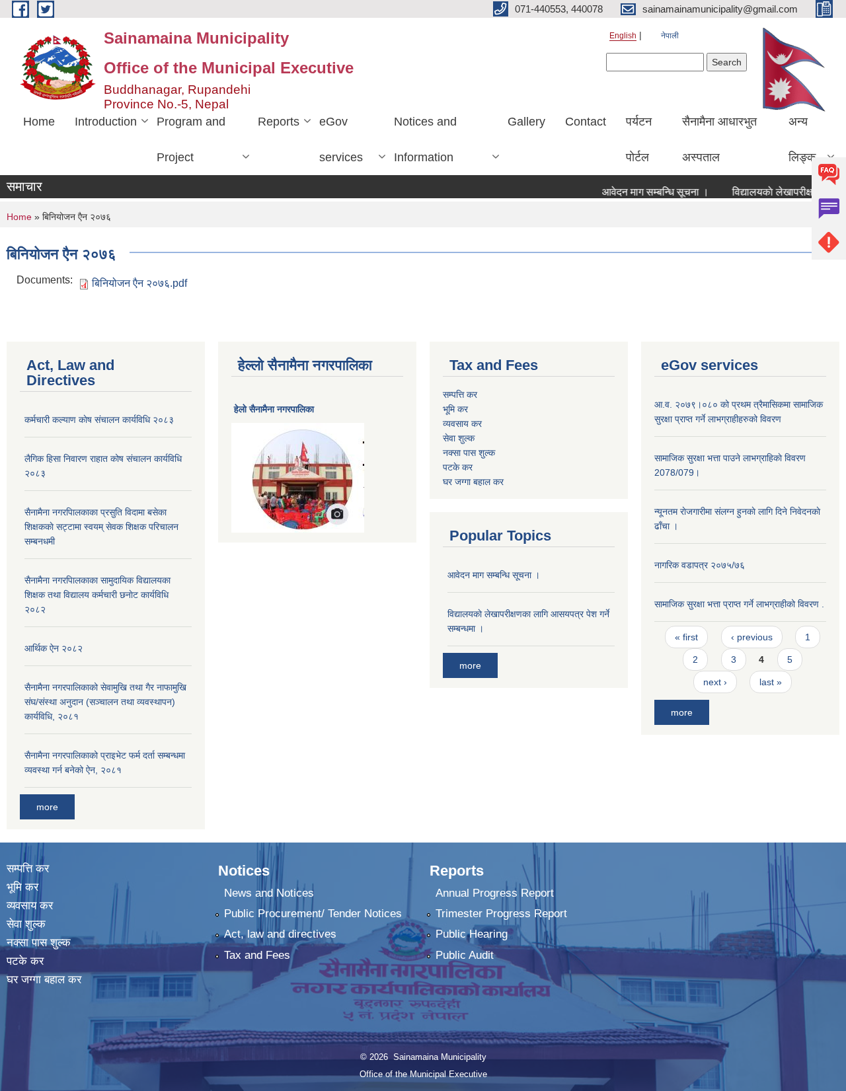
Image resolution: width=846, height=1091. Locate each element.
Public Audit (465, 955)
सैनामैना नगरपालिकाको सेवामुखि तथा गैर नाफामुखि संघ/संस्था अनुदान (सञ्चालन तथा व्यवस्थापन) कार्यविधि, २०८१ (105, 702)
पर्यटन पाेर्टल (639, 139)
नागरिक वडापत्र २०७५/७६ (699, 565)
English (622, 35)
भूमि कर (455, 409)
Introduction (106, 121)
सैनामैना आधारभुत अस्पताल (719, 139)
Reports (278, 121)
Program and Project (191, 139)
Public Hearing (472, 934)
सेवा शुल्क (459, 438)
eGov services (341, 139)
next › (715, 682)
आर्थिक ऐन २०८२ (53, 648)
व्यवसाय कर (462, 423)
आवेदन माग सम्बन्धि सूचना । (639, 192)
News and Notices (269, 893)
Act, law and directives (280, 934)
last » (770, 682)
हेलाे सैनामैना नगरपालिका (274, 409)
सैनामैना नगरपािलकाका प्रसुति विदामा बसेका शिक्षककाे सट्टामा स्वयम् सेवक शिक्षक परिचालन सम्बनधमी (101, 526)
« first (686, 637)
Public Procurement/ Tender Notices (313, 913)
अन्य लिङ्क (802, 139)
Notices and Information (425, 139)
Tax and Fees (257, 955)
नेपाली (670, 35)
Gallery (526, 121)
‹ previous (752, 637)
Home (39, 121)
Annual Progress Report (495, 893)
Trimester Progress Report (501, 913)
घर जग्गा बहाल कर (473, 481)
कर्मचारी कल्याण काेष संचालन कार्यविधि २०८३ (99, 419)
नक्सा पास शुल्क (469, 452)
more (47, 807)
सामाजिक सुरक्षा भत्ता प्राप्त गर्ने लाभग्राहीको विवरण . (739, 604)
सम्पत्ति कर (460, 394)
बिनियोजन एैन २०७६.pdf (139, 283)
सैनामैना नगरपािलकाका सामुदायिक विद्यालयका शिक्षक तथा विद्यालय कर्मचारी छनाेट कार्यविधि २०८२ (97, 595)
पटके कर (458, 467)
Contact (585, 121)
